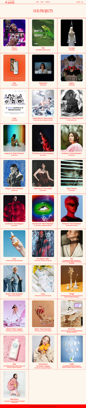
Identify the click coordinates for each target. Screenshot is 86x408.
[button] (78, 1)
